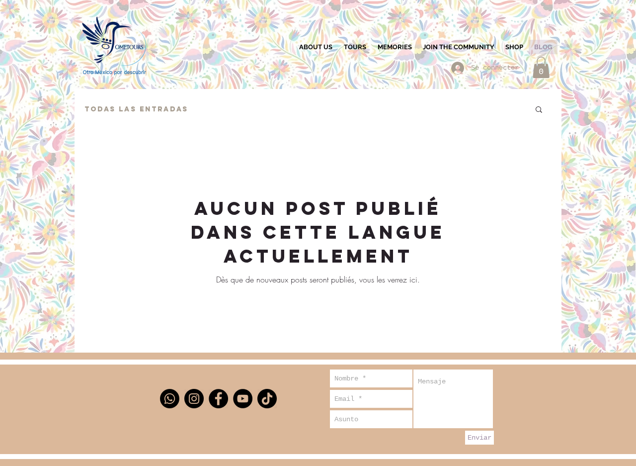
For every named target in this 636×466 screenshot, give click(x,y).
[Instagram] (194, 398)
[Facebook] (218, 398)
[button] (541, 67)
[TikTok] (267, 398)
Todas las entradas (136, 109)
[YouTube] (242, 398)
